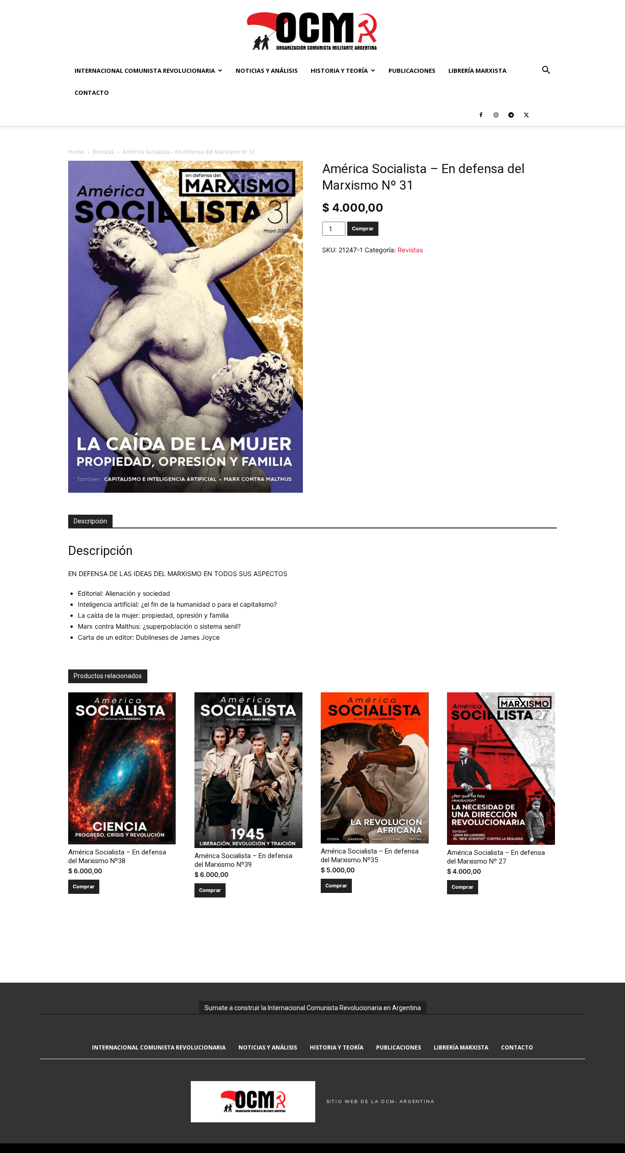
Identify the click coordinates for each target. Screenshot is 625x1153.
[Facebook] (481, 114)
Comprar (363, 228)
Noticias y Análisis (267, 70)
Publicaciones (412, 70)
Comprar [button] (84, 886)
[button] (546, 71)
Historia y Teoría (339, 70)
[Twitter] (526, 114)
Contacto (92, 92)
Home (76, 152)
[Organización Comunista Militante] (312, 30)
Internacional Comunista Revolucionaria (145, 70)
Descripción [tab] (90, 521)
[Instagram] (496, 114)
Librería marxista (477, 70)
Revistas (103, 152)
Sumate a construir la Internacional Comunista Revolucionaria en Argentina (313, 1008)
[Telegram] (511, 114)
